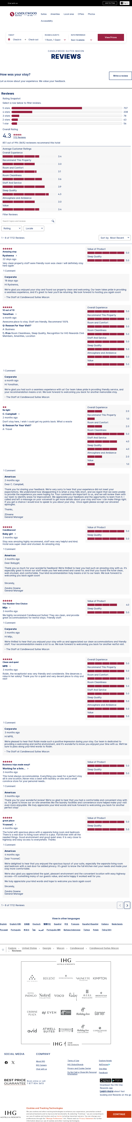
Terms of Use (73, 1061)
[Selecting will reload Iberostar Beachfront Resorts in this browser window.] (101, 995)
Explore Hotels (105, 1061)
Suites (44, 14)
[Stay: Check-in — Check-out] (24, 39)
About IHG (40, 1061)
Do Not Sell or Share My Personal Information (82, 1073)
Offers (81, 14)
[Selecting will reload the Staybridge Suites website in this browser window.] (66, 1029)
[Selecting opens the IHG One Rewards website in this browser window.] (66, 1043)
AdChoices (103, 1064)
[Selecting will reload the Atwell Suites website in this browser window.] (49, 1029)
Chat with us (41, 1069)
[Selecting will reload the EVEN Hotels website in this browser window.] (49, 1012)
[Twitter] (13, 1062)
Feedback (103, 1072)
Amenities (55, 14)
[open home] (4, 949)
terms (59, 1116)
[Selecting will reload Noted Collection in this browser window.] (45, 995)
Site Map (103, 1069)
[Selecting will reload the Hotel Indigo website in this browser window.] (30, 995)
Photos (91, 14)
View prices (111, 37)
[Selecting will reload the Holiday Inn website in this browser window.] (83, 1012)
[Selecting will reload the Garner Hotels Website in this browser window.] (100, 1012)
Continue (119, 1114)
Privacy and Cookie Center (79, 1068)
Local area (69, 14)
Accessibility (47, 21)
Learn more (106, 1091)
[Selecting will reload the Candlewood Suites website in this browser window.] (100, 1029)
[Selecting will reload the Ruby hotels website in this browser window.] (73, 995)
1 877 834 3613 (35, 1083)
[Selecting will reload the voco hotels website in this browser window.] (59, 995)
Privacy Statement (86, 1118)
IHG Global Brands (75, 1064)
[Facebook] (7, 1062)
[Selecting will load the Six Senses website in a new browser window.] (32, 977)
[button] (124, 3)
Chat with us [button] (13, 3)
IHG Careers (41, 1065)
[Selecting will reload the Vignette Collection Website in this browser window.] (83, 977)
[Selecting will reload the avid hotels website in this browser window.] (32, 1029)
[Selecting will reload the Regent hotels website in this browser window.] (49, 977)
